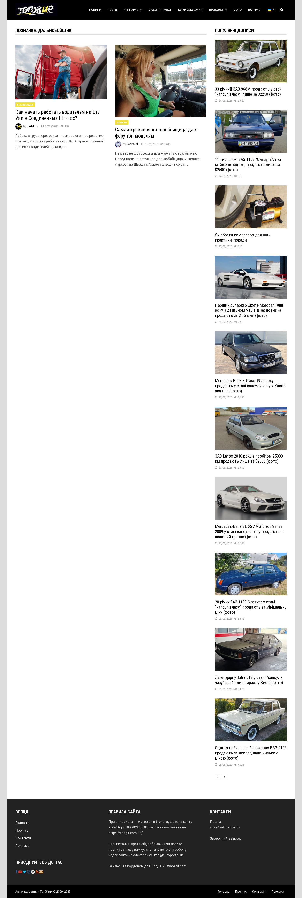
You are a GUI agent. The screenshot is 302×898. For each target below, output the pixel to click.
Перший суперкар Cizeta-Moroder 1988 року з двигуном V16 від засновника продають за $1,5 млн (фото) (249, 310)
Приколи (216, 10)
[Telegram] (33, 871)
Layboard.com (176, 866)
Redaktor (32, 126)
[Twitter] (25, 871)
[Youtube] (20, 871)
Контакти (23, 837)
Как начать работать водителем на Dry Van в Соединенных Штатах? (57, 115)
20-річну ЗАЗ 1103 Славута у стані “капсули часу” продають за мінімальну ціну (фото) (250, 607)
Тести (112, 10)
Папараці (254, 10)
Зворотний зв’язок (225, 838)
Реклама (22, 845)
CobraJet (132, 144)
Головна (22, 822)
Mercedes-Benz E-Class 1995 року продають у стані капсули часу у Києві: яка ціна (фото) (250, 385)
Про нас (21, 830)
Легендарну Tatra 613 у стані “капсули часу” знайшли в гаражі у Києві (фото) (249, 680)
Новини (95, 10)
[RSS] (37, 871)
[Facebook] (16, 871)
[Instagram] (29, 871)
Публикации (25, 104)
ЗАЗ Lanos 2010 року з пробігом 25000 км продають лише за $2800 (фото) (249, 459)
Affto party (133, 10)
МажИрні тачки (159, 10)
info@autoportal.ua (168, 855)
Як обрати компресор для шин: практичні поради (243, 237)
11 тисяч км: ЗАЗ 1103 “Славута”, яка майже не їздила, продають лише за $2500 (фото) (248, 164)
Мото (237, 10)
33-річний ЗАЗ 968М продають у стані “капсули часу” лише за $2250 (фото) (248, 92)
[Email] (41, 871)
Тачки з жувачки (190, 10)
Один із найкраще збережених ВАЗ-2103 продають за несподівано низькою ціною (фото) (251, 753)
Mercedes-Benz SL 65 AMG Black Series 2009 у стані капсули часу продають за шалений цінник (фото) (249, 531)
